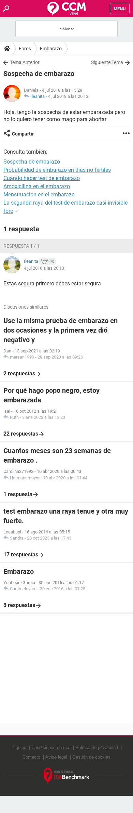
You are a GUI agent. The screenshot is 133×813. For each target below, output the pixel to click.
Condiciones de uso (50, 747)
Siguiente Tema (107, 62)
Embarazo (51, 48)
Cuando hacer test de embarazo (41, 178)
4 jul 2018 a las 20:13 (68, 96)
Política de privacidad (96, 747)
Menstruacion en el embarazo (39, 194)
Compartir (23, 134)
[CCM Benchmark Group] (67, 775)
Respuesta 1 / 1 (21, 246)
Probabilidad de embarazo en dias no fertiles (57, 170)
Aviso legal (56, 757)
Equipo (19, 747)
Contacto (31, 757)
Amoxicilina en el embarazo (36, 186)
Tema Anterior (25, 62)
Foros (25, 48)
